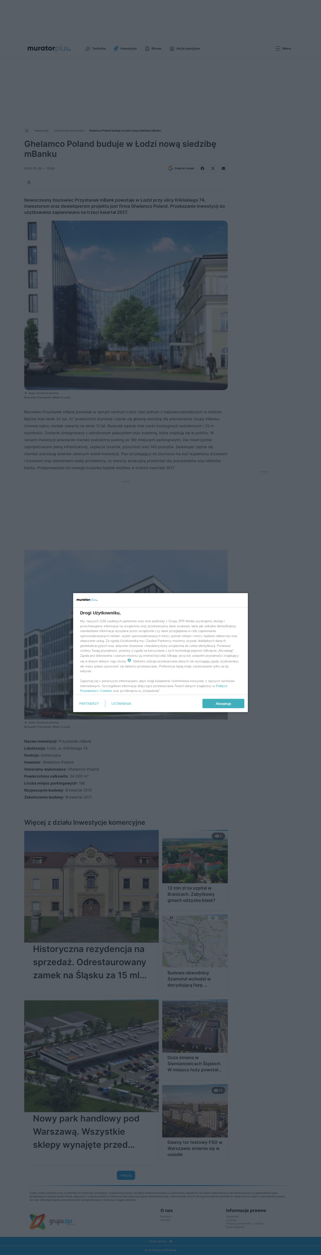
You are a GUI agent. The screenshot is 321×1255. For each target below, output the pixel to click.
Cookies (106, 691)
